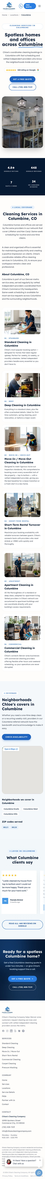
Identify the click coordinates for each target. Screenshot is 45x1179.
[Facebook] (3, 1031)
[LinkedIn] (11, 1031)
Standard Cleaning (10, 1043)
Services (5, 1084)
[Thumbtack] (23, 1031)
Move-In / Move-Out (11, 1051)
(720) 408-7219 (8, 1127)
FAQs (4, 1096)
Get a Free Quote (22, 79)
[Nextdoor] (19, 1031)
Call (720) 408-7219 (22, 87)
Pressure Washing (9, 1067)
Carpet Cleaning (9, 1063)
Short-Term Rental (10, 1055)
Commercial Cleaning (11, 1059)
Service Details (8, 1092)
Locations (14, 15)
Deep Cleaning (8, 1047)
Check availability (17, 737)
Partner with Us (8, 1100)
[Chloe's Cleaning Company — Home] (9, 6)
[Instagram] (7, 1031)
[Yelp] (15, 1031)
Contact (5, 1104)
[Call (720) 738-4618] (21, 6)
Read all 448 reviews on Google (22, 924)
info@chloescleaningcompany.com (16, 1131)
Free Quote (29, 6)
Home (4, 15)
